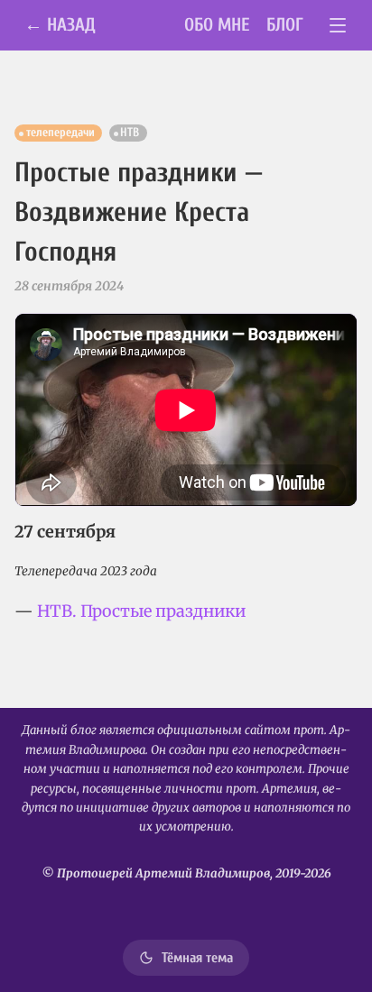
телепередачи (60, 132)
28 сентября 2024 (69, 286)
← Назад (60, 24)
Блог (284, 24)
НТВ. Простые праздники (141, 611)
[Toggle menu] (338, 25)
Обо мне (217, 24)
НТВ (129, 132)
